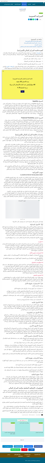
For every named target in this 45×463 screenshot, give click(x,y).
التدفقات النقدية (10, 66)
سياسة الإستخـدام (27, 454)
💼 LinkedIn (31, 449)
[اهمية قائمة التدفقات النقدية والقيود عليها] (8, 426)
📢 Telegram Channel (18, 446)
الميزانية (38, 53)
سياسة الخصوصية (37, 454)
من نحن (9, 454)
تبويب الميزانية (38, 44)
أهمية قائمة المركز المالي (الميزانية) (33, 41)
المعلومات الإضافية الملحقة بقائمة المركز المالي (30, 46)
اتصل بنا (28, 456)
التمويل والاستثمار (18, 4)
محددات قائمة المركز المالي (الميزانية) (32, 43)
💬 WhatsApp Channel (15, 449)
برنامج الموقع (20, 456)
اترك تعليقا (22, 439)
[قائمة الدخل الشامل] (36, 426)
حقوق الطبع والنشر (17, 454)
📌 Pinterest (24, 449)
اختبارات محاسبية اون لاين (8, 4)
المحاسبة (29, 4)
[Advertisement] (22, 29)
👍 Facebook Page (38, 446)
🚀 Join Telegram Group (8, 446)
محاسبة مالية (24, 4)
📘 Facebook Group (28, 446)
